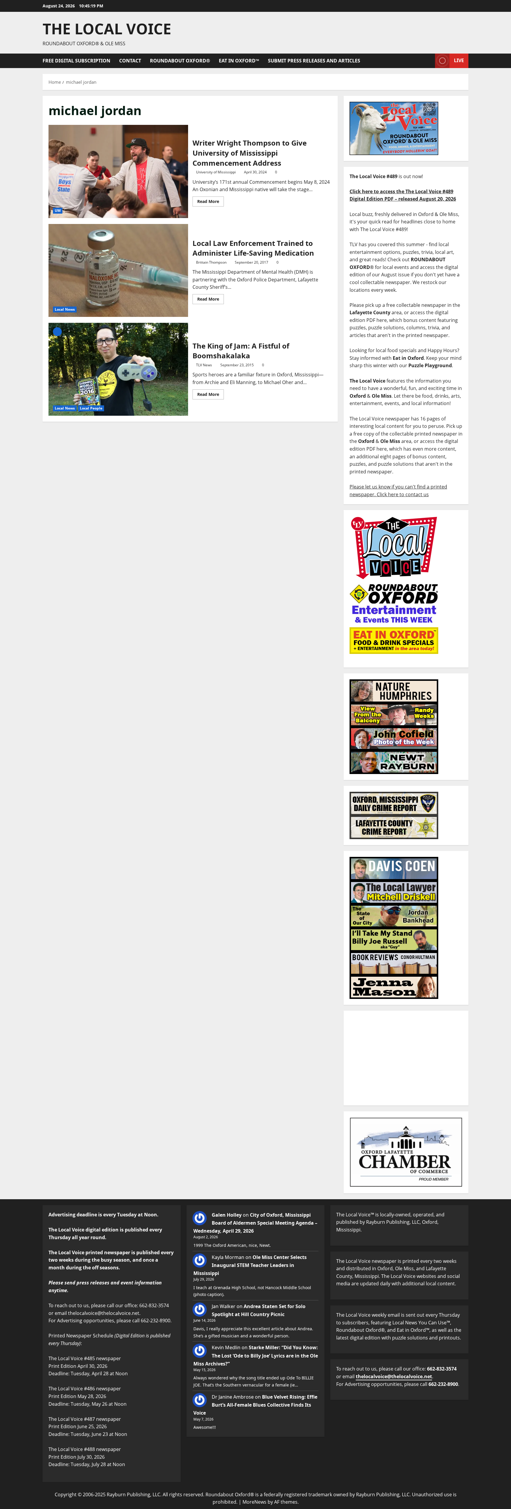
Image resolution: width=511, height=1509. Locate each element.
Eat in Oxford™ (239, 60)
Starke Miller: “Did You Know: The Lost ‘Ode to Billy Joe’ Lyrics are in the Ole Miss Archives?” (255, 1355)
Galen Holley (227, 1215)
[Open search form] (429, 61)
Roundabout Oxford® (180, 60)
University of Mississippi (216, 172)
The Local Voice (107, 29)
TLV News (204, 364)
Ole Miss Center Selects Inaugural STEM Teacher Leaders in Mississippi (250, 1265)
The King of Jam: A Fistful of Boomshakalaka (118, 369)
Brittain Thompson (211, 262)
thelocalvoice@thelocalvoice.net (394, 1376)
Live (459, 60)
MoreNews (254, 1502)
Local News (65, 309)
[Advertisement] (406, 1058)
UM (58, 210)
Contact (130, 60)
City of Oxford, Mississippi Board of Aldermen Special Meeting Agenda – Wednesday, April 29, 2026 (255, 1223)
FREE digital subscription (76, 60)
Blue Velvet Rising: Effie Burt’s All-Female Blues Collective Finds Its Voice (255, 1405)
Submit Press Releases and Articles (314, 60)
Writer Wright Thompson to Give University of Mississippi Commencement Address (118, 171)
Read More (210, 200)
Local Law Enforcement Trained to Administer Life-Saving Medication (118, 270)
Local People (91, 408)
